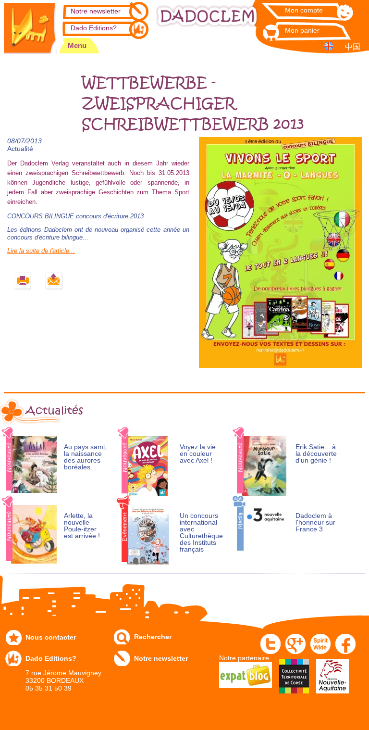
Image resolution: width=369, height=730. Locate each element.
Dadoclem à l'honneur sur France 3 (315, 522)
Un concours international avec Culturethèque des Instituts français (201, 532)
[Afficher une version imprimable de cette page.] (23, 281)
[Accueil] (30, 27)
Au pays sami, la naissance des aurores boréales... (85, 457)
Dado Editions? (94, 28)
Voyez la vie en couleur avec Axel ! (198, 453)
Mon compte (304, 10)
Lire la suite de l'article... (41, 250)
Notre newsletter (96, 11)
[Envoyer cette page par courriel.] (54, 281)
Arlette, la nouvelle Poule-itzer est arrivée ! (82, 526)
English (330, 45)
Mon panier (302, 30)
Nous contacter (50, 637)
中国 (352, 47)
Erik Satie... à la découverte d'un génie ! (316, 453)
